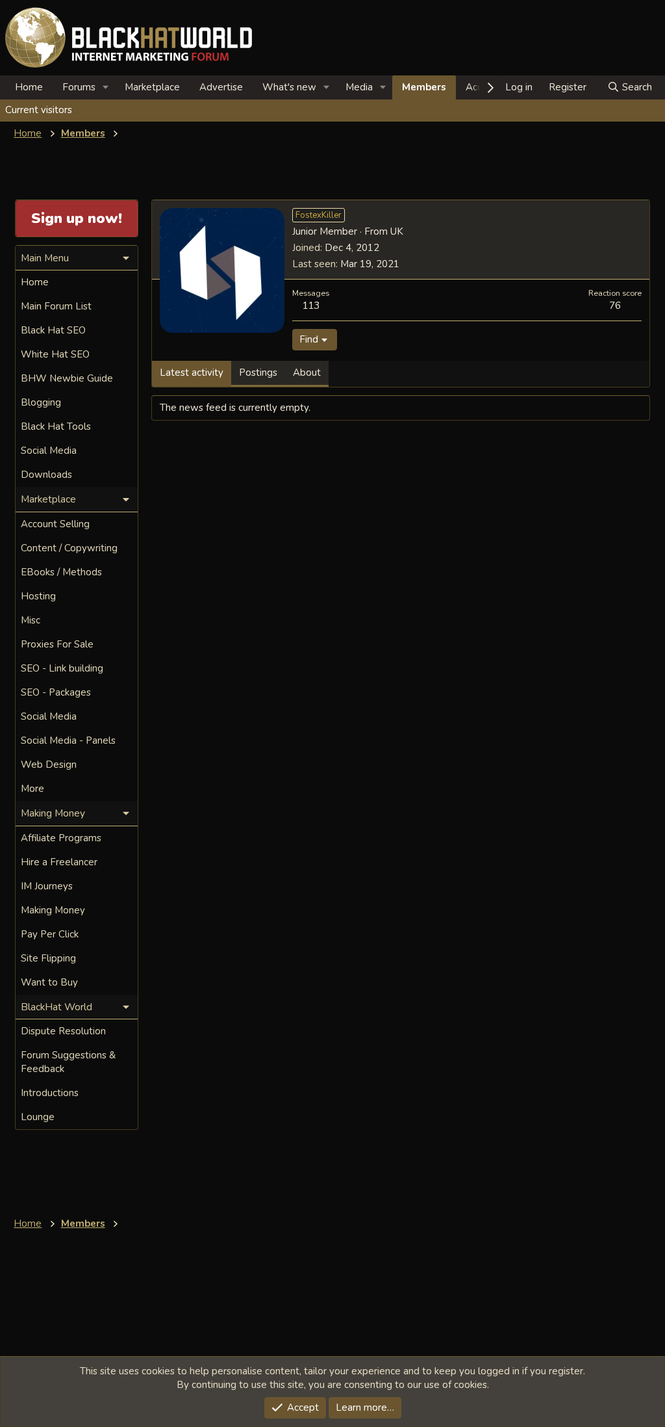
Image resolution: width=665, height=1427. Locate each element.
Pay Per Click (50, 934)
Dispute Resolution (63, 1031)
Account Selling (55, 523)
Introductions (50, 1092)
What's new (289, 87)
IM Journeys (47, 886)
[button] (106, 87)
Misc (30, 620)
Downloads (46, 474)
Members (424, 87)
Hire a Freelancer (59, 862)
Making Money (53, 910)
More (32, 788)
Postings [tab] (258, 372)
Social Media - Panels (68, 740)
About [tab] (307, 372)
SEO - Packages (56, 692)
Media (359, 87)
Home (29, 87)
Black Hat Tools (56, 426)
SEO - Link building (62, 668)
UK (396, 231)
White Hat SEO (55, 354)
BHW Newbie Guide (67, 378)
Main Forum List (56, 306)
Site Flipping (48, 958)
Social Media (49, 450)
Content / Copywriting (69, 548)
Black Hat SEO (53, 330)
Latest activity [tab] (191, 372)
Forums (78, 87)
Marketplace (152, 87)
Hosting (38, 596)
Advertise (221, 87)
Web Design (49, 764)
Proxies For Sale (57, 644)
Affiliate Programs (61, 837)
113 (311, 305)
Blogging (41, 402)
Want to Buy (49, 982)
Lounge (38, 1116)
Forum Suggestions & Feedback (68, 1062)
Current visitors (38, 109)
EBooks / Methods (61, 572)
